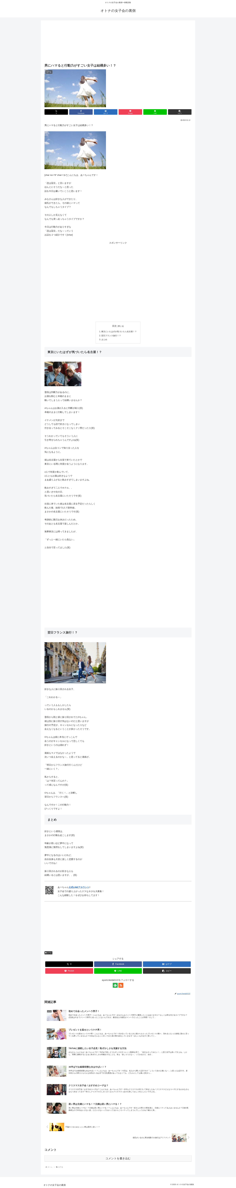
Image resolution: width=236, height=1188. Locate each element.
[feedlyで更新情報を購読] (115, 985)
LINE (75, 887)
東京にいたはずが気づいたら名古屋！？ (119, 331)
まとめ (104, 339)
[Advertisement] (118, 42)
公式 (71, 887)
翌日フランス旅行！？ (111, 335)
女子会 (49, 953)
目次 (114, 326)
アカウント (83, 887)
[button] (180, 112)
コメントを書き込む (118, 1158)
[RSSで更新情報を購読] (120, 985)
